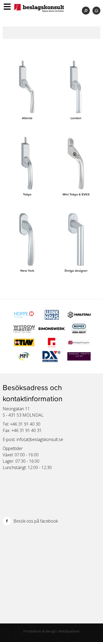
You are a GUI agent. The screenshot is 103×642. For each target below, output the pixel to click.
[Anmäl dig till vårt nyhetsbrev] (96, 10)
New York (27, 270)
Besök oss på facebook (35, 521)
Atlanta (27, 118)
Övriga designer (75, 270)
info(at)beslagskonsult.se (40, 439)
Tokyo (27, 194)
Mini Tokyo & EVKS (76, 194)
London (76, 118)
